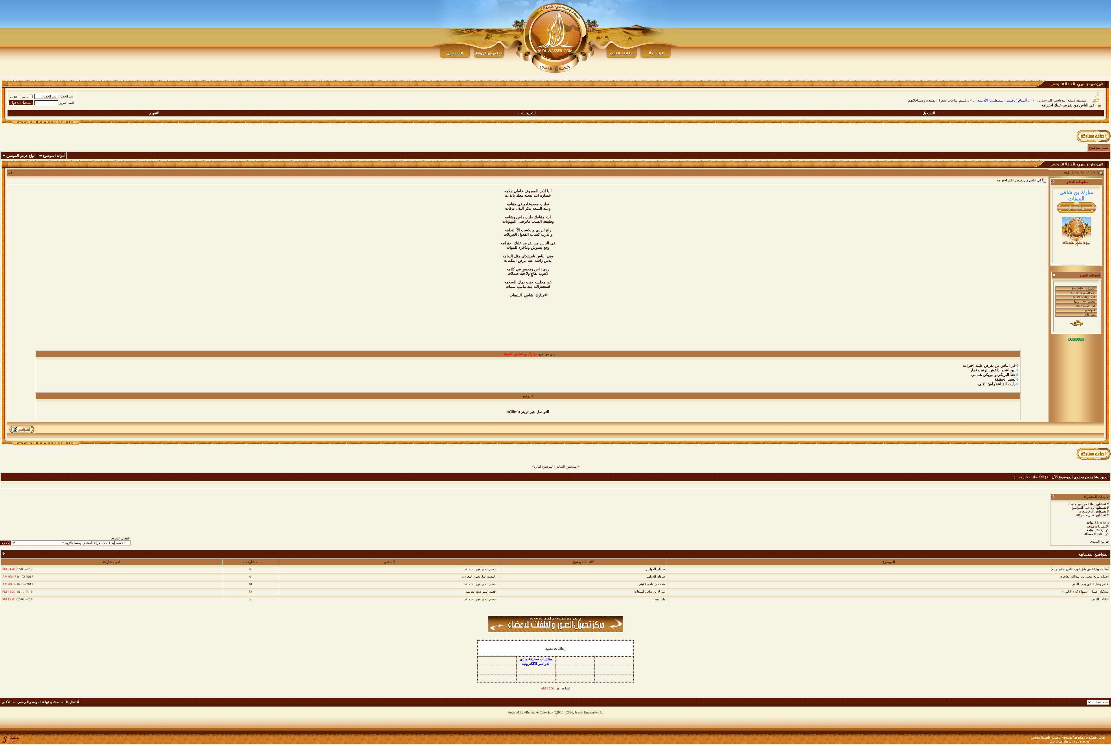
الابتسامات (1102, 526)
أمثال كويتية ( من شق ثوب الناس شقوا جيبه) (1080, 569)
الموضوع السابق (566, 466)
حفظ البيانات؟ (19, 97)
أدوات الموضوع (54, 156)
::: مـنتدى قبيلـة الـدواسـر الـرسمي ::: (1062, 100)
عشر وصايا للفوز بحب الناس (1090, 584)
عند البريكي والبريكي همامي (993, 374)
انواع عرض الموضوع (20, 156)
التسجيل (928, 113)
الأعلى (6, 702)
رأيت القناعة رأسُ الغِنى (997, 384)
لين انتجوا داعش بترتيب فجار (993, 370)
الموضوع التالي (543, 466)
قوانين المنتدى (1099, 541)
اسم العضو (67, 96)
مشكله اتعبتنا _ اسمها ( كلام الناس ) (1085, 591)
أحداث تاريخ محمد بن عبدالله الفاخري (1084, 576)
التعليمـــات (527, 113)
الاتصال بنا (72, 702)
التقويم (154, 113)
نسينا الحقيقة (1005, 379)
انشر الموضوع (1099, 147)
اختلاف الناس (1100, 599)
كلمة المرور (66, 102)
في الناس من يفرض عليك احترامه (989, 365)
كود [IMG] (1102, 530)
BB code (1100, 522)
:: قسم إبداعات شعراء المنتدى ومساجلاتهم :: (937, 100)
